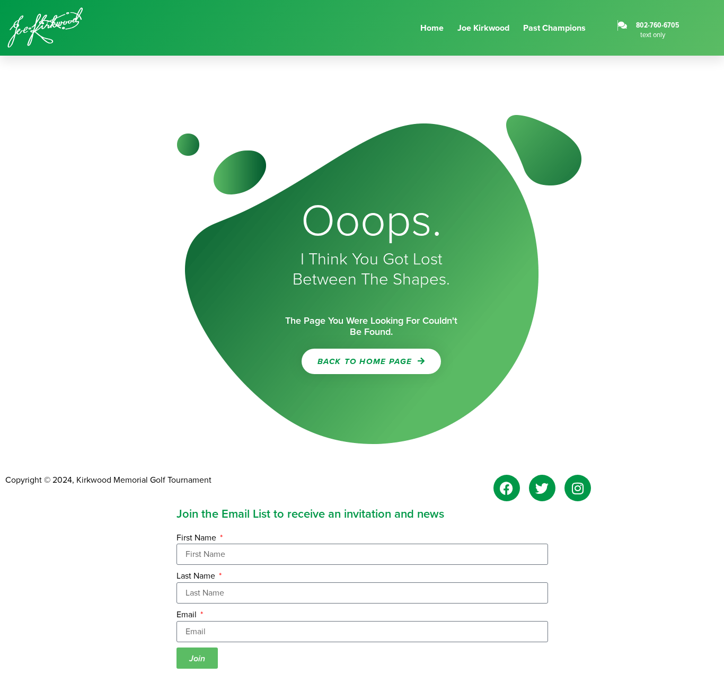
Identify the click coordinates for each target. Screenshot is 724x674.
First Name (197, 538)
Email (187, 614)
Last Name (196, 576)
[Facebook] (506, 488)
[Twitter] (542, 488)
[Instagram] (577, 488)
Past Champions (554, 28)
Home (432, 28)
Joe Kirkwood (483, 28)
